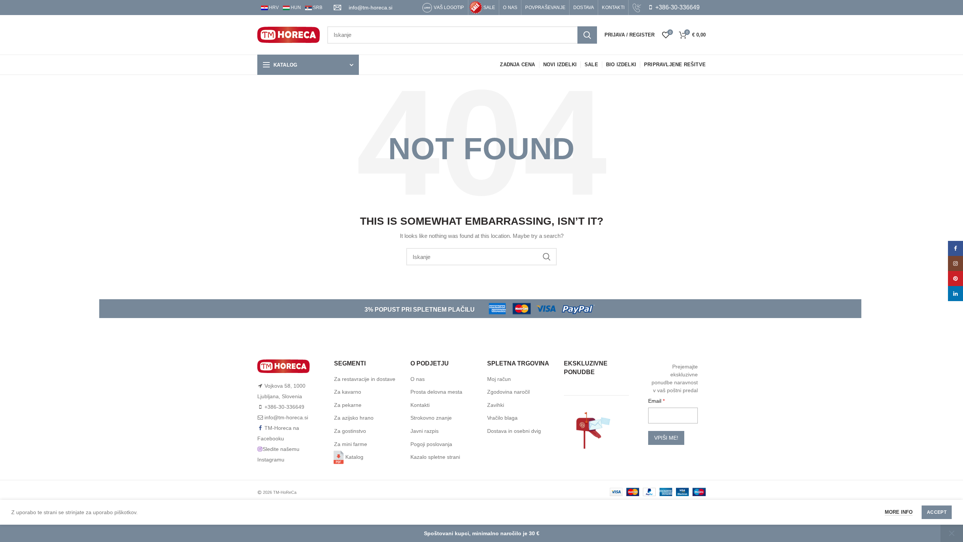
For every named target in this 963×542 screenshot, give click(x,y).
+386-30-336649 (677, 7)
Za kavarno (347, 392)
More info (899, 512)
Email (655, 401)
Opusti (951, 533)
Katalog (354, 457)
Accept (936, 512)
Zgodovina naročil (508, 392)
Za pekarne (348, 405)
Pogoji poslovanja (431, 444)
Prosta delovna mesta (436, 392)
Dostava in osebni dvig (514, 431)
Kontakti (420, 405)
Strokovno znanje (431, 418)
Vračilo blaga (502, 418)
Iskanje (587, 35)
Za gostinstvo (350, 431)
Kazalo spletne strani (435, 457)
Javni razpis (424, 431)
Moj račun (499, 379)
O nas (417, 379)
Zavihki (495, 405)
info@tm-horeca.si (370, 8)
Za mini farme (350, 444)
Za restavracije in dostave (364, 379)
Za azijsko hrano (354, 418)
